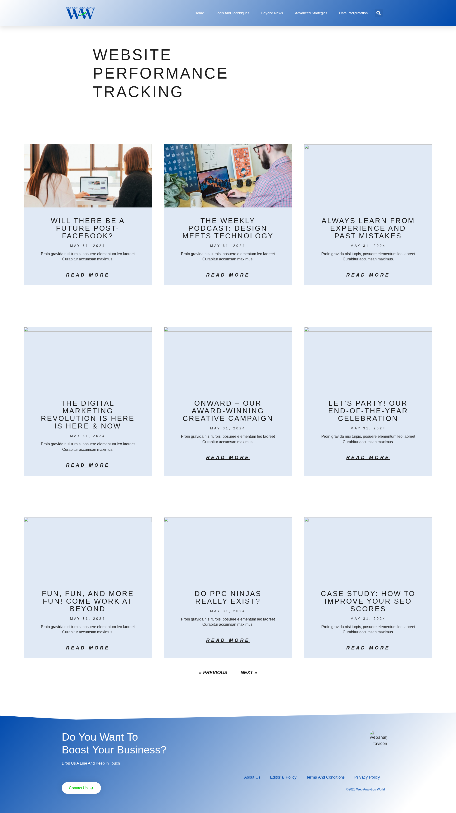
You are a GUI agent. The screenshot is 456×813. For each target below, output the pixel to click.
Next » (249, 672)
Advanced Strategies (311, 13)
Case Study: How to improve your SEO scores (368, 601)
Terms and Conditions (325, 777)
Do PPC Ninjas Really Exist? (228, 597)
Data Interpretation (353, 13)
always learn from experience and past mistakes (368, 228)
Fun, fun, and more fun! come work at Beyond (88, 601)
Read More (88, 274)
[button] (379, 13)
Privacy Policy (367, 777)
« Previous (213, 672)
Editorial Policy (283, 777)
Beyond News (272, 13)
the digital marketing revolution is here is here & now (88, 414)
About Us (252, 777)
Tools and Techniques (232, 13)
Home (199, 13)
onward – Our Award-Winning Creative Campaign (228, 410)
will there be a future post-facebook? (88, 228)
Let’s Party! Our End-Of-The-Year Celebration (368, 410)
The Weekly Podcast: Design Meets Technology (228, 228)
